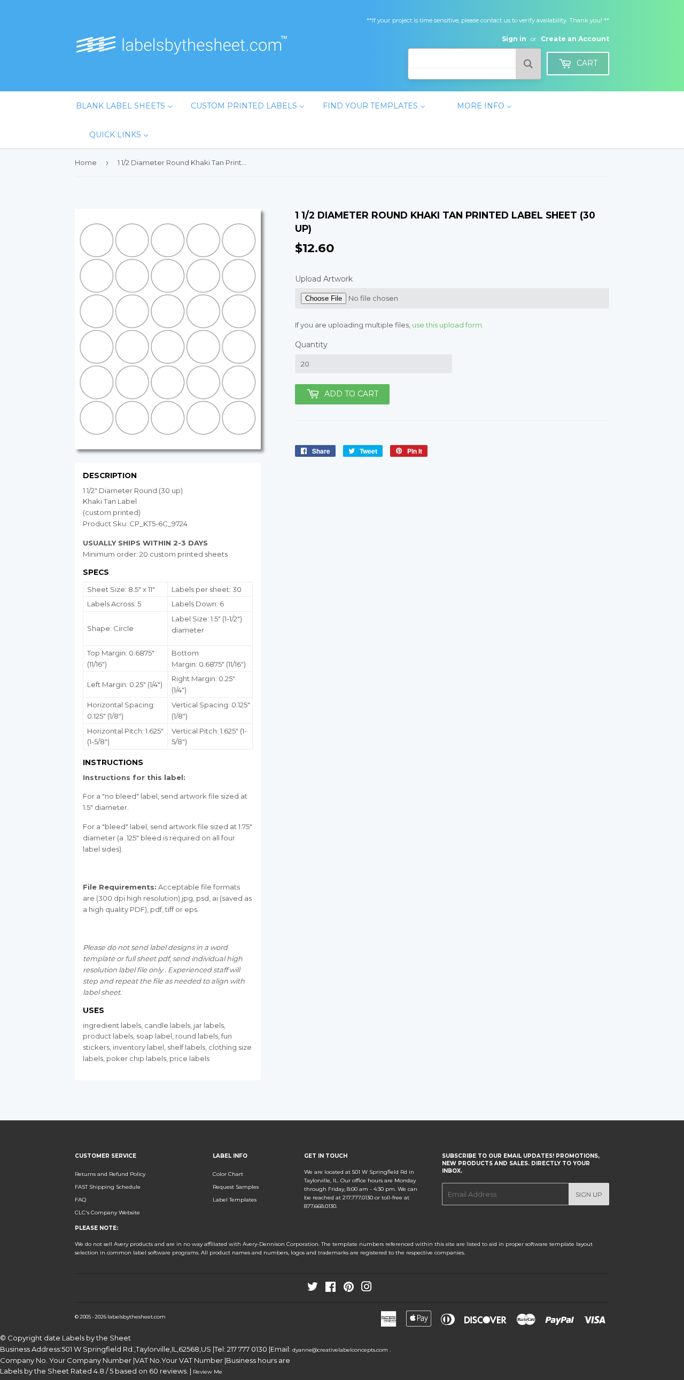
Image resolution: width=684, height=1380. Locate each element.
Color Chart (228, 1174)
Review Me (207, 1371)
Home (86, 162)
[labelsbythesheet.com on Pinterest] (348, 1288)
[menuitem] (124, 105)
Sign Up (589, 1194)
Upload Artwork (324, 279)
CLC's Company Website (107, 1212)
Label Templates (234, 1199)
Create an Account (575, 39)
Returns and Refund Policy (110, 1174)
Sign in (514, 39)
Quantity (311, 344)
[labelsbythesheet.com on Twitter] (312, 1288)
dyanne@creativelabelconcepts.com (341, 1349)
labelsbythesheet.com (136, 1316)
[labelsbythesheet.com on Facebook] (330, 1288)
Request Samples (236, 1186)
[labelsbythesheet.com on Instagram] (366, 1288)
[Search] (528, 64)
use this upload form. (448, 325)
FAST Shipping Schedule (108, 1186)
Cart (585, 63)
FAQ (80, 1199)
